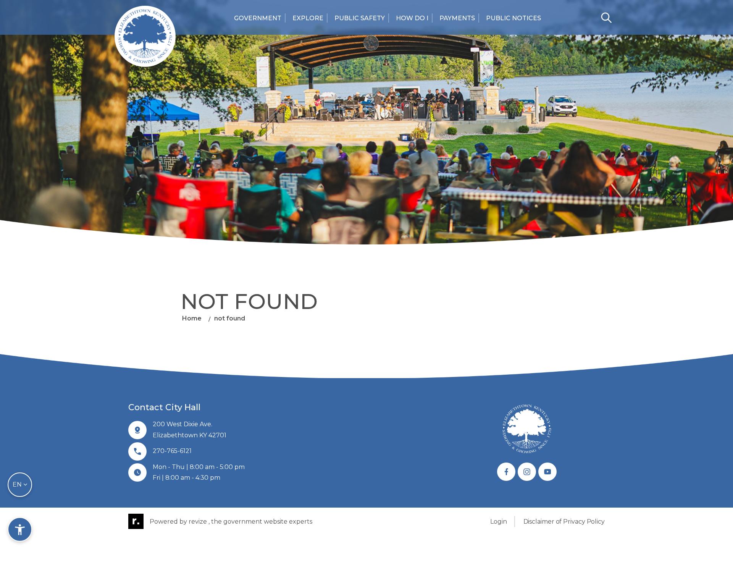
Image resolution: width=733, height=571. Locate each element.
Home (192, 318)
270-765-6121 (172, 451)
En (18, 484)
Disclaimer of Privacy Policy (564, 521)
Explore (307, 18)
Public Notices (513, 18)
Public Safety (359, 18)
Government (257, 18)
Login (498, 521)
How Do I (412, 18)
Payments (457, 18)
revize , (199, 521)
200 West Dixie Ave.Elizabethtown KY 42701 (189, 430)
